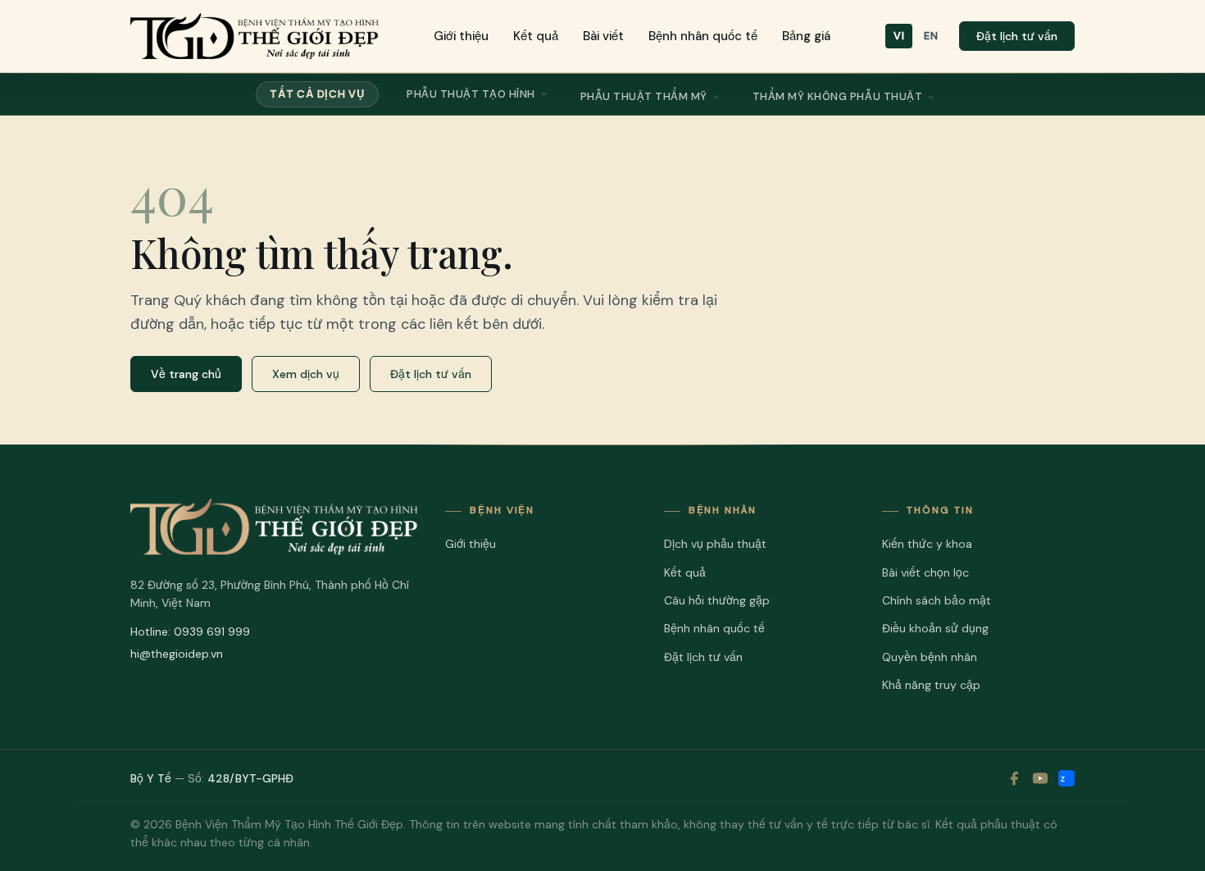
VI (899, 36)
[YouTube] (1040, 778)
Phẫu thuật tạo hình (471, 94)
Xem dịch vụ (305, 374)
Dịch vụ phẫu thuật (715, 543)
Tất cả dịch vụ (317, 94)
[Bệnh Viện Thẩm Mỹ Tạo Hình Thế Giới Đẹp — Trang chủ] (254, 36)
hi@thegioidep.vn (176, 653)
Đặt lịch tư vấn (1016, 36)
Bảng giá (806, 36)
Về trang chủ (186, 374)
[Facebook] (1014, 778)
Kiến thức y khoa (927, 543)
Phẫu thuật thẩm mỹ (643, 96)
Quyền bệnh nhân (929, 657)
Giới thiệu (461, 36)
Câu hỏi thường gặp (717, 600)
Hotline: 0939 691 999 (190, 631)
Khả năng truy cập (931, 684)
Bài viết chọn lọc (925, 572)
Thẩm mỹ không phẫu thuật (837, 96)
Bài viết (603, 36)
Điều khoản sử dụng (935, 628)
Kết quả (535, 36)
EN (931, 36)
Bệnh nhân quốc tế (702, 36)
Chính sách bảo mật (936, 600)
